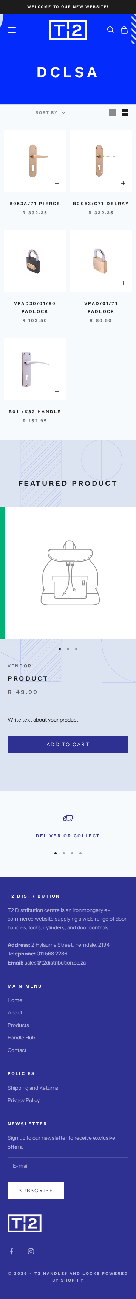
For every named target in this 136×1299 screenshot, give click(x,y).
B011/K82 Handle (35, 411)
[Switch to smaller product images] (125, 113)
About (15, 1012)
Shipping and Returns (33, 1087)
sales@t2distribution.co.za (55, 962)
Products (18, 1025)
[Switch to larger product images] (112, 113)
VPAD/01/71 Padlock (101, 307)
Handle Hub (21, 1037)
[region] (68, 827)
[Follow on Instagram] (31, 1251)
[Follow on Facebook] (11, 1251)
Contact (17, 1050)
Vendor (20, 666)
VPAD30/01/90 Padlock (35, 307)
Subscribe (36, 1190)
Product (28, 678)
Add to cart (68, 744)
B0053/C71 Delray (101, 203)
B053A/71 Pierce (34, 203)
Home (15, 1000)
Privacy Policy (24, 1100)
